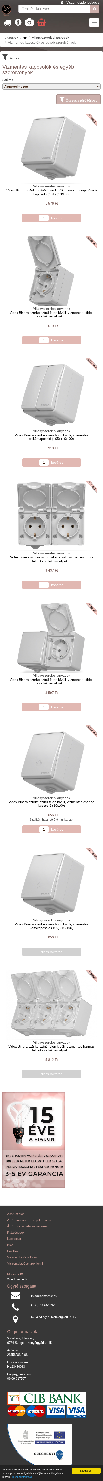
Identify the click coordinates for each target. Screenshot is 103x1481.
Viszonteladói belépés (82, 2)
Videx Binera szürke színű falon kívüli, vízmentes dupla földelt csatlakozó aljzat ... (51, 559)
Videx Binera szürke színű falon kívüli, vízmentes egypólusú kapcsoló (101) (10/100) (51, 192)
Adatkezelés (15, 1214)
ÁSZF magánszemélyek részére (29, 1220)
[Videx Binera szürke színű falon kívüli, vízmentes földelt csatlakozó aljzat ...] (51, 271)
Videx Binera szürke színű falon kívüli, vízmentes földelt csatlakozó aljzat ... (51, 314)
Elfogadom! (86, 1470)
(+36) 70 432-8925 (43, 1305)
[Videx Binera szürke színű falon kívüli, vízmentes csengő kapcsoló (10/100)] (51, 760)
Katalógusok (15, 1232)
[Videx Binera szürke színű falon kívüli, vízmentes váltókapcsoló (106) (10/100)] (51, 883)
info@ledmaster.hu (44, 1296)
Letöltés (12, 1251)
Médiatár (13, 1274)
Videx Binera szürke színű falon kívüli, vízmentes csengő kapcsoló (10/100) (51, 803)
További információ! (22, 1477)
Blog (10, 1245)
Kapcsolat (14, 1239)
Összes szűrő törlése (81, 100)
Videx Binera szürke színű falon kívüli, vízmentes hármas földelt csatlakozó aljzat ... (51, 1048)
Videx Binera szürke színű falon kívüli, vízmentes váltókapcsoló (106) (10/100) (51, 926)
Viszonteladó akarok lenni (25, 1263)
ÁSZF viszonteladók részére (27, 1226)
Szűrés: (8, 80)
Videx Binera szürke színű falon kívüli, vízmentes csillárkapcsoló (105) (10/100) (51, 437)
